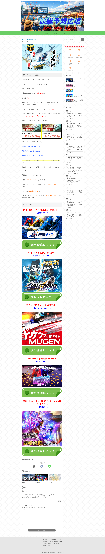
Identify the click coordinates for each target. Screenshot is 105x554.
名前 (23, 525)
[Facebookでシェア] (41, 466)
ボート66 (33, 459)
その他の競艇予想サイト (26, 459)
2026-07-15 (24, 492)
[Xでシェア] (34, 466)
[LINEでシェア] (49, 466)
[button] (82, 39)
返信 (60, 501)
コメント (25, 510)
